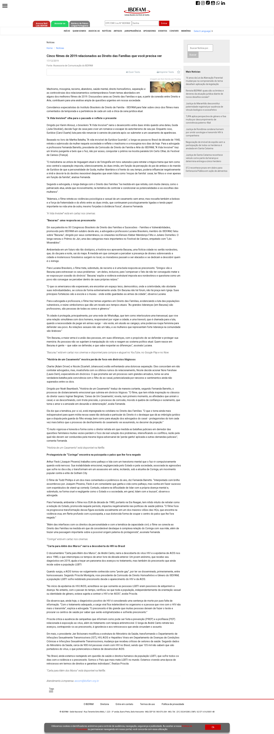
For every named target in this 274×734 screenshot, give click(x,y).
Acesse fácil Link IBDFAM (41, 24)
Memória (186, 31)
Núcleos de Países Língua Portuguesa (79, 24)
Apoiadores (149, 31)
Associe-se (59, 23)
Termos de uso (147, 704)
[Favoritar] (178, 72)
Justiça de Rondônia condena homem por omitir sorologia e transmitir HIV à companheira (205, 132)
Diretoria (104, 704)
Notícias (106, 31)
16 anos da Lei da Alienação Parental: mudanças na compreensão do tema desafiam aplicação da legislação (204, 81)
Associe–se (94, 31)
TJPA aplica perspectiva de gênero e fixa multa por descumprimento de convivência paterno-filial (206, 119)
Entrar (164, 23)
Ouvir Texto (134, 72)
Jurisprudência (133, 31)
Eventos (162, 31)
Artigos (118, 31)
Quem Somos (79, 31)
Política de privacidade (173, 704)
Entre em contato (124, 704)
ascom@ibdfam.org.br (87, 680)
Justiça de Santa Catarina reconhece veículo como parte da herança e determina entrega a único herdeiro (204, 158)
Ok (213, 727)
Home (50, 48)
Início (67, 31)
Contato (174, 31)
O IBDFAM (89, 704)
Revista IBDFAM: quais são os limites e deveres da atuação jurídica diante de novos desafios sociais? (205, 93)
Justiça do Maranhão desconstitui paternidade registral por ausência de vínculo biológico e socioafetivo (204, 106)
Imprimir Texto (166, 72)
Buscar (192, 54)
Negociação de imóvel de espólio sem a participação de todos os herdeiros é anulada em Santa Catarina (205, 145)
